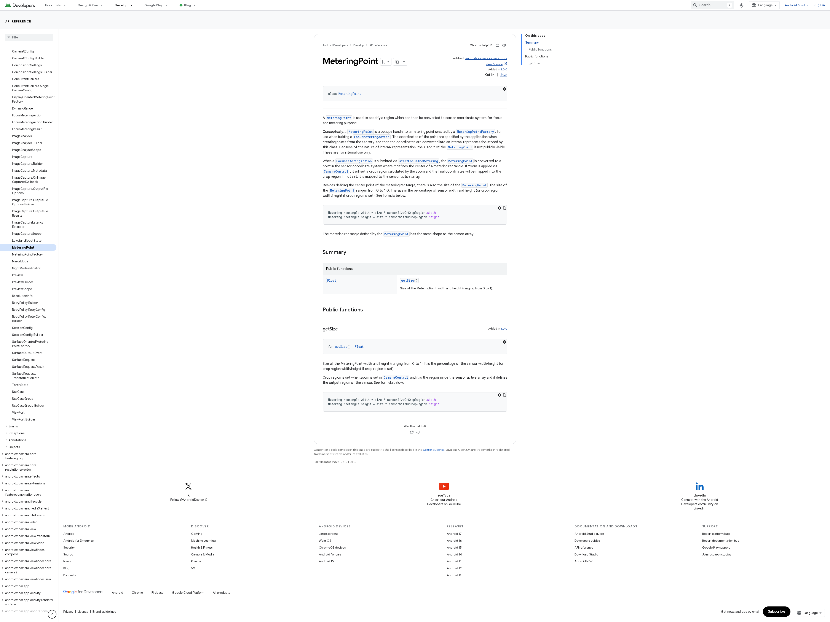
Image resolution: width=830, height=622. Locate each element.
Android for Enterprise (78, 541)
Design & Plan (88, 5)
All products (221, 593)
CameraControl (336, 171)
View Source (494, 64)
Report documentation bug (720, 541)
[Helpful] (497, 45)
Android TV (326, 561)
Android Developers (335, 45)
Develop (121, 5)
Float (331, 280)
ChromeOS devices (332, 547)
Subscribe (776, 611)
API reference (18, 21)
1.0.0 (504, 69)
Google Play (153, 5)
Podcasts (69, 575)
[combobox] (712, 5)
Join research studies (716, 554)
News (67, 561)
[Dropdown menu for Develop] (133, 5)
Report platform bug (716, 534)
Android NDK (583, 561)
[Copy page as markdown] (397, 61)
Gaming (197, 534)
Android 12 (454, 568)
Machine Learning (203, 541)
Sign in (819, 5)
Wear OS (325, 541)
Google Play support (716, 547)
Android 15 (454, 547)
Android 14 (454, 554)
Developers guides (587, 541)
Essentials (53, 5)
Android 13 (454, 561)
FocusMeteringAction (371, 137)
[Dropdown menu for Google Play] (168, 5)
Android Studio (796, 5)
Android (69, 534)
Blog (187, 5)
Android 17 (454, 534)
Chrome (137, 593)
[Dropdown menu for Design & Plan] (104, 5)
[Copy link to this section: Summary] (350, 252)
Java (503, 75)
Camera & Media (202, 554)
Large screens (328, 534)
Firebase (157, 593)
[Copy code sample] (504, 208)
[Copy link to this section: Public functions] (367, 310)
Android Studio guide (589, 534)
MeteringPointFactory (475, 132)
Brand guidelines (104, 611)
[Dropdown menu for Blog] (197, 5)
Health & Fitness (201, 547)
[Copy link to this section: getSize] (342, 329)
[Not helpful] (504, 45)
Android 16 (454, 541)
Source (68, 554)
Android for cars (330, 554)
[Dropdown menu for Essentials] (67, 5)
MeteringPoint (349, 94)
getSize (407, 280)
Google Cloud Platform (188, 593)
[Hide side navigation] (52, 614)
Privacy (196, 561)
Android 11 (454, 575)
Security (69, 547)
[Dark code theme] (504, 89)
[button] (28, 426)
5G (193, 568)
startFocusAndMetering (418, 161)
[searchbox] (29, 37)
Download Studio (586, 554)
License (83, 611)
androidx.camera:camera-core (486, 58)
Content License (433, 450)
